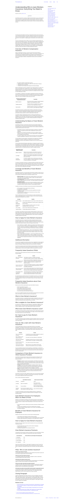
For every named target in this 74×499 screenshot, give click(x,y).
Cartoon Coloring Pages (51, 10)
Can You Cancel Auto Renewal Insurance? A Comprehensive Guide (27, 490)
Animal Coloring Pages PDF (52, 8)
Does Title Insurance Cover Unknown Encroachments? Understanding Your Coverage (30, 484)
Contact (55, 497)
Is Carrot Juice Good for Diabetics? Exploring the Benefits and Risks (25, 492)
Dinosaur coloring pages (51, 13)
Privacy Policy (51, 497)
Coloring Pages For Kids (51, 12)
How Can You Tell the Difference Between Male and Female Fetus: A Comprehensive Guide (28, 493)
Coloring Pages (50, 11)
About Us (47, 497)
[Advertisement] (29, 28)
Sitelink (58, 497)
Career (49, 9)
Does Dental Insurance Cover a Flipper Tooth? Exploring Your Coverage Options (29, 489)
